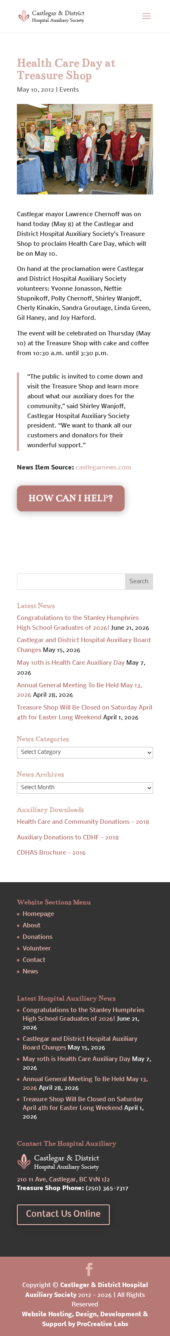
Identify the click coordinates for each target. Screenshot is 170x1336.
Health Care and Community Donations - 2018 (83, 822)
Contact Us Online (63, 1214)
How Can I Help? (70, 498)
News (30, 971)
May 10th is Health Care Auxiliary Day (71, 663)
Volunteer (37, 948)
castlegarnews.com (103, 468)
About (31, 925)
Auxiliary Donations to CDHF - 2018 (68, 837)
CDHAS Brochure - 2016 (51, 853)
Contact (34, 960)
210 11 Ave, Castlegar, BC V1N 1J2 (63, 1180)
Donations (37, 937)
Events (69, 90)
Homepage (38, 914)
